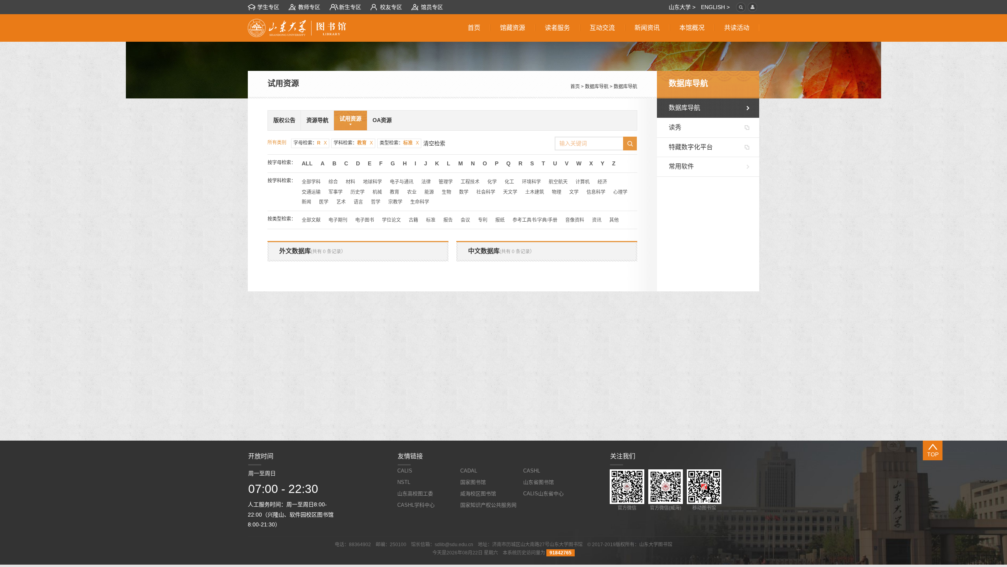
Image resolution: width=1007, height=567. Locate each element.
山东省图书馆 (538, 482)
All (307, 163)
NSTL (403, 482)
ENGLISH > (715, 7)
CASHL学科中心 (416, 505)
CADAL (468, 471)
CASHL (531, 471)
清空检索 (434, 143)
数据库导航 (597, 86)
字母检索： (310, 143)
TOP (933, 454)
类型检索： (399, 143)
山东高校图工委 (415, 494)
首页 (575, 86)
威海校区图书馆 (478, 494)
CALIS (404, 471)
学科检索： (353, 143)
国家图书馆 (473, 482)
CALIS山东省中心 (543, 494)
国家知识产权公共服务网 (488, 505)
